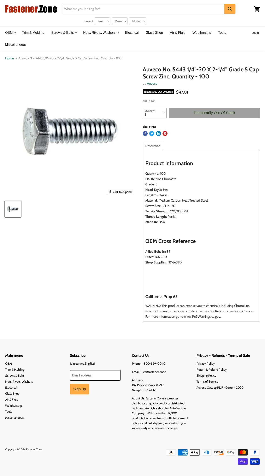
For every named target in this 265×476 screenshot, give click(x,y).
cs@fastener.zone (154, 372)
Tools (222, 32)
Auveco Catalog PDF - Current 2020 (219, 387)
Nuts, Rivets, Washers (99, 32)
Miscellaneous (15, 44)
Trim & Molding (33, 32)
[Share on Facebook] (145, 133)
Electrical (132, 32)
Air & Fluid (178, 32)
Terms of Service (207, 381)
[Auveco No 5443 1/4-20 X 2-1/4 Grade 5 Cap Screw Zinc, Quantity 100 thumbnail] (13, 209)
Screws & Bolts (63, 32)
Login (255, 32)
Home (9, 58)
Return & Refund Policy (211, 369)
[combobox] (143, 9)
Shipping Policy (206, 375)
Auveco (152, 83)
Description (152, 146)
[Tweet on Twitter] (151, 133)
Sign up (79, 389)
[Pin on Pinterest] (165, 133)
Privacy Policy (205, 363)
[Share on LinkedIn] (158, 133)
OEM (9, 32)
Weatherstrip (202, 32)
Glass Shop (154, 32)
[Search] (229, 9)
